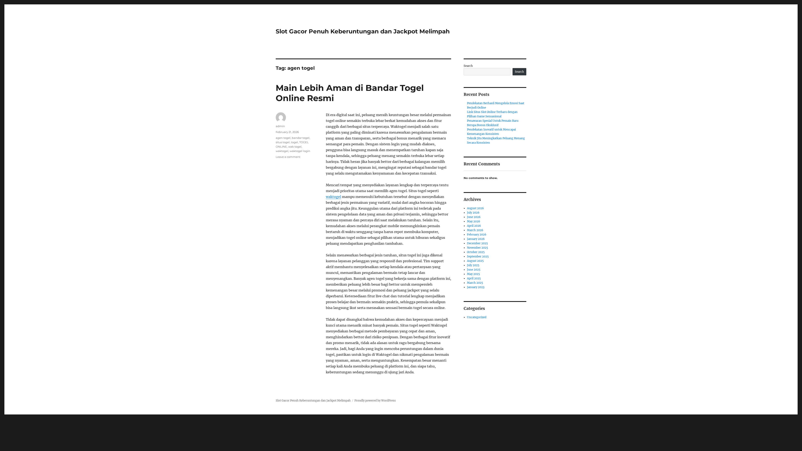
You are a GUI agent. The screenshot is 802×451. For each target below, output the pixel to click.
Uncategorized (476, 317)
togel (294, 142)
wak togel (295, 146)
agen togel (283, 137)
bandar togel (301, 137)
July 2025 (473, 265)
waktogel (333, 197)
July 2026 (473, 212)
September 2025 (478, 256)
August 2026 (475, 208)
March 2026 (475, 230)
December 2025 (477, 243)
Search (468, 66)
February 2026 (476, 234)
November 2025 (477, 248)
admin (280, 126)
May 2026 (473, 221)
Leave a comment (288, 156)
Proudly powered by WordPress (375, 400)
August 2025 (475, 261)
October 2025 (476, 252)
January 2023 (475, 287)
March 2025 (475, 283)
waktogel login (300, 151)
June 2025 (473, 269)
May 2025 (473, 274)
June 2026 (474, 217)
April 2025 (474, 278)
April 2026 (474, 226)
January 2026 (476, 239)
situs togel (283, 142)
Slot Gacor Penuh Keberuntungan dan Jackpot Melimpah (363, 31)
